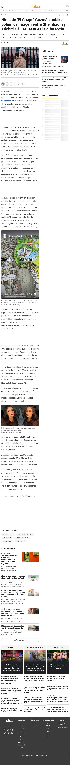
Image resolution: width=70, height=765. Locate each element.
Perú (21, 739)
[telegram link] (8, 733)
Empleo (35, 725)
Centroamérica (21, 742)
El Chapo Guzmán (7, 534)
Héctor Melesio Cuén (23, 10)
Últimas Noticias (21, 745)
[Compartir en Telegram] (18, 84)
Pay (4, 10)
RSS (21, 747)
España (22, 731)
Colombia (21, 728)
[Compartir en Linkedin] (14, 84)
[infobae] (35, 6)
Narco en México (7, 541)
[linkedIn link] (11, 733)
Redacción (35, 723)
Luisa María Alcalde (35, 10)
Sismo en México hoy (11, 10)
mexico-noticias (21, 541)
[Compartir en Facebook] (7, 84)
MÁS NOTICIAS (20, 640)
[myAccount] (67, 6)
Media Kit (48, 736)
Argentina (21, 725)
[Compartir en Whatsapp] (3, 84)
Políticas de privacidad (62, 727)
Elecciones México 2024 (22, 538)
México (3, 15)
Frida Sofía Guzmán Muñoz (25, 534)
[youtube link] (4, 733)
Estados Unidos (21, 734)
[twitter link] (8, 729)
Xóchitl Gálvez (6, 538)
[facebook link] (4, 729)
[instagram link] (11, 729)
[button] (2, 7)
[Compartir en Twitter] (10, 84)
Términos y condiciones (62, 723)
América (21, 723)
